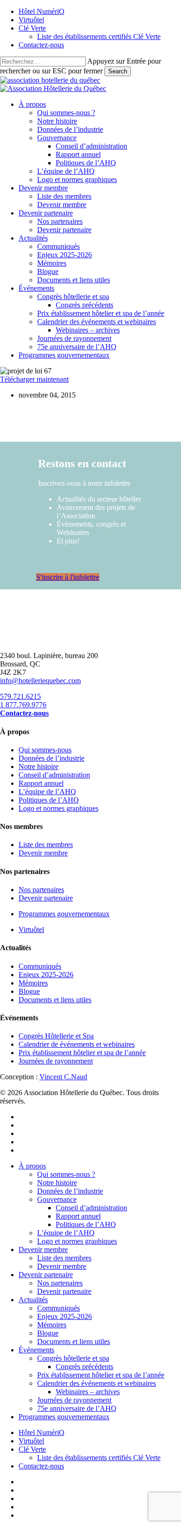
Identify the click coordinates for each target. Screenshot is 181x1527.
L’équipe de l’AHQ (47, 792)
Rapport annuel (41, 783)
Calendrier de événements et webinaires (77, 1044)
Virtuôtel (31, 929)
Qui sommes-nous (45, 750)
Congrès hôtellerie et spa (73, 1358)
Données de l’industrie (51, 758)
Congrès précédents (84, 1366)
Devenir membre (43, 853)
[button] (67, 577)
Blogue (29, 991)
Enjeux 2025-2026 (46, 975)
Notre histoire (38, 766)
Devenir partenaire (46, 898)
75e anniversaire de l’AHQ (76, 1408)
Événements (36, 1350)
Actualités (33, 1300)
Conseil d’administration (54, 775)
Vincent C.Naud (63, 1077)
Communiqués (40, 966)
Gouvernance (57, 1199)
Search (117, 71)
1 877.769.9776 (23, 705)
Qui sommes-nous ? (66, 1174)
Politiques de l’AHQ (49, 800)
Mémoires (33, 983)
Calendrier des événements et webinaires (96, 1383)
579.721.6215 (20, 696)
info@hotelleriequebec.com (40, 681)
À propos (32, 1166)
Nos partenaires (41, 890)
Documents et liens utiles (55, 1000)
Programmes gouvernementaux (64, 914)
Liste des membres (46, 844)
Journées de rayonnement (56, 1061)
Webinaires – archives (88, 1392)
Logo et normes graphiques (58, 808)
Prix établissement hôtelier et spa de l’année (82, 1053)
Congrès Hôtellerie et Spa (56, 1036)
